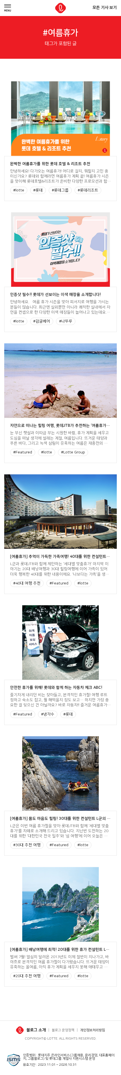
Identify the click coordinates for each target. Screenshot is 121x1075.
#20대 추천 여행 (27, 976)
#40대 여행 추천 (27, 583)
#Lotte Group (73, 452)
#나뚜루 (65, 321)
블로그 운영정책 (63, 1030)
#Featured (22, 452)
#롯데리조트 (88, 190)
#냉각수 (47, 714)
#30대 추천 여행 (27, 845)
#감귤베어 (41, 321)
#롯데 (38, 190)
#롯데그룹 (60, 190)
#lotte (18, 190)
